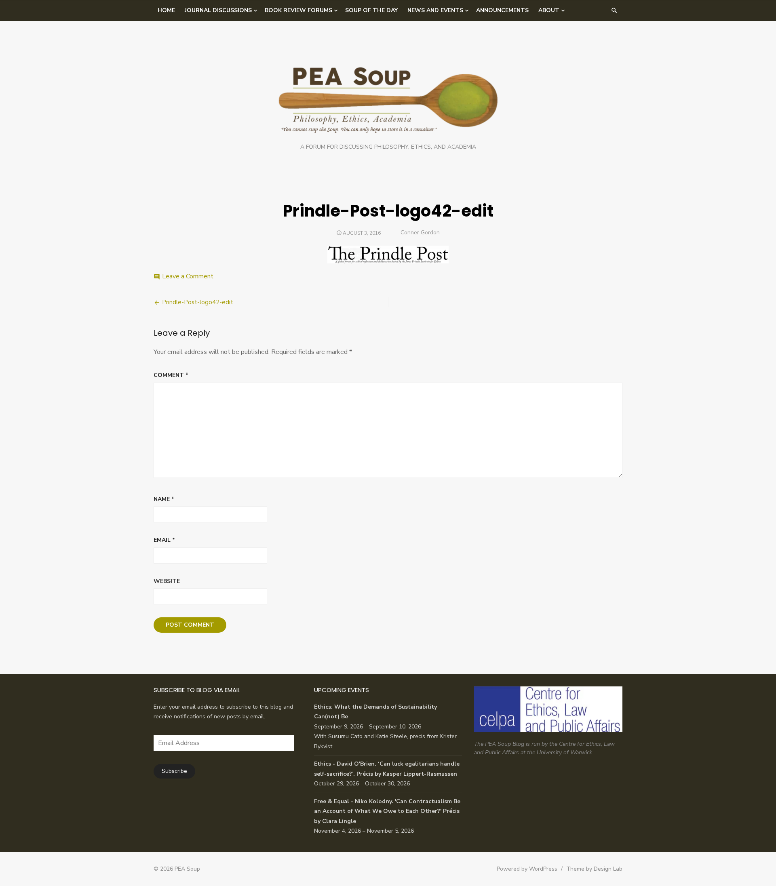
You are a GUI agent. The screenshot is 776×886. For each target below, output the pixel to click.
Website (167, 581)
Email (164, 540)
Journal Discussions (218, 10)
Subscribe (174, 771)
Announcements (502, 10)
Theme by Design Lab (594, 869)
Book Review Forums (298, 10)
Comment (171, 375)
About (548, 10)
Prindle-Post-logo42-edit (197, 302)
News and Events (435, 10)
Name (164, 499)
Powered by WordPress (527, 869)
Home (166, 10)
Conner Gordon (420, 232)
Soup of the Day (371, 10)
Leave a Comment (187, 276)
